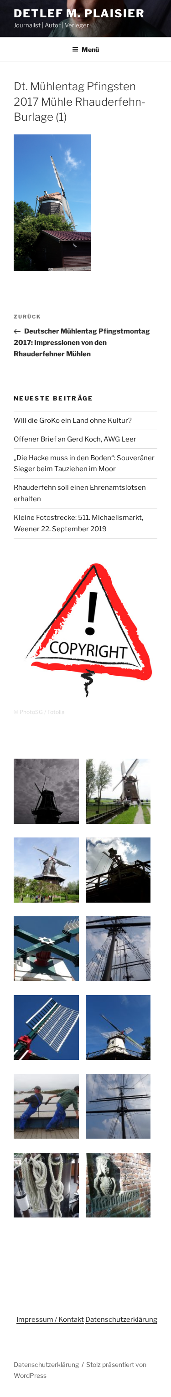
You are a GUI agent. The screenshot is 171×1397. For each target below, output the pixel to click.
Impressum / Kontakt (50, 1319)
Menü (90, 49)
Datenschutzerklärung (121, 1319)
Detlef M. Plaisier (79, 13)
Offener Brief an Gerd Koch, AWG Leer (75, 439)
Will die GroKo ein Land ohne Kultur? (73, 420)
